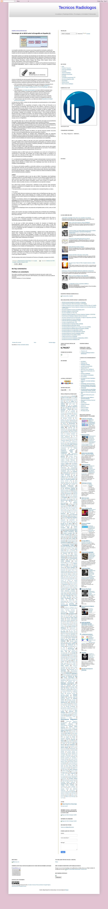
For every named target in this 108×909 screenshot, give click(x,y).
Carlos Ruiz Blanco (72, 428)
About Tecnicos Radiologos (67, 83)
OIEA (68, 652)
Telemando (65, 779)
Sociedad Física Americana (86, 366)
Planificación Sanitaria (65, 664)
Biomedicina (63, 422)
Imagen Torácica (72, 597)
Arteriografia (63, 413)
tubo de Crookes (72, 787)
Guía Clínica (69, 562)
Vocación (62, 795)
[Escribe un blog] (16, 264)
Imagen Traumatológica (66, 598)
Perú (66, 660)
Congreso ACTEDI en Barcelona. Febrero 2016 (78, 254)
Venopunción (72, 790)
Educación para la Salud (66, 500)
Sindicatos (68, 746)
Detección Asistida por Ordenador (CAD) (69, 487)
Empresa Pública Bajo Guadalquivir (69, 508)
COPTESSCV (66, 472)
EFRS (70, 504)
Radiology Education (64, 701)
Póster (74, 668)
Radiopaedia (73, 701)
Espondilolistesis (64, 521)
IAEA (71, 584)
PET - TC (64, 661)
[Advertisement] (42, 23)
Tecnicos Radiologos (77, 7)
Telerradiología (71, 779)
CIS (74, 436)
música (76, 646)
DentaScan (73, 484)
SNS (67, 748)
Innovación (71, 603)
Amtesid (67, 401)
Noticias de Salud (85, 434)
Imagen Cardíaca (71, 589)
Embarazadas (63, 505)
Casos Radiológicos (65, 431)
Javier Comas (73, 616)
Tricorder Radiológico (72, 786)
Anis (69, 405)
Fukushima (73, 550)
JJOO (62, 617)
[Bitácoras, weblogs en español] (15, 861)
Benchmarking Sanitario (71, 419)
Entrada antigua (52, 342)
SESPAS (75, 742)
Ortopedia (62, 656)
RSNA (62, 731)
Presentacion (63, 669)
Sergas (67, 740)
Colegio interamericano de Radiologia (69, 336)
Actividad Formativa (65, 397)
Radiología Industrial (65, 694)
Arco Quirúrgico (72, 410)
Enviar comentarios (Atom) (23, 344)
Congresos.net (84, 351)
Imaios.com (71, 601)
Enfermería (63, 513)
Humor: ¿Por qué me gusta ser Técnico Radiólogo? (79, 222)
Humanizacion (65, 584)
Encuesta (67, 510)
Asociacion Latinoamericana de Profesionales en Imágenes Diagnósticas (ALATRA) (79, 317)
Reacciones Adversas (67, 704)
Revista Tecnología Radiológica (66, 729)
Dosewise (75, 492)
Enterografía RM (64, 514)
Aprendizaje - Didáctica (66, 409)
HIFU (62, 566)
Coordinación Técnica (65, 471)
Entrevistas (65, 516)
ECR (71, 497)
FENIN (70, 537)
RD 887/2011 (75, 703)
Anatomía (63, 403)
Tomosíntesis (63, 783)
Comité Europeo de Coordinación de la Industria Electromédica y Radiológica (69, 448)
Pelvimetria (73, 659)
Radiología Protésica (65, 698)
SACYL (74, 731)
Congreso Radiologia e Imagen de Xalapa (68, 462)
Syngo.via (64, 772)
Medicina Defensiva (71, 638)
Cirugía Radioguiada (65, 436)
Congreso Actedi (64, 458)
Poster (69, 668)
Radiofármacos (64, 680)
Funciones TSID (66, 553)
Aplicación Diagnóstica (72, 406)
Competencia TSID (67, 452)
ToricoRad (84, 652)
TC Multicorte (72, 773)
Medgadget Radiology (85, 364)
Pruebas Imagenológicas (69, 677)
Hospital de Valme (64, 571)
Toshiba (70, 783)
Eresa (64, 518)
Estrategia (73, 522)
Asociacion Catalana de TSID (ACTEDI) (70, 311)
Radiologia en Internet (86, 483)
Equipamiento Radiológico (72, 517)
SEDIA (71, 735)
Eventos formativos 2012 (71, 530)
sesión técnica (70, 742)
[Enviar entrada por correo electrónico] (40, 260)
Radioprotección (64, 702)
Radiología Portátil (72, 697)
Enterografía (72, 513)
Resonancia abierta (66, 717)
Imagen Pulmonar (73, 594)
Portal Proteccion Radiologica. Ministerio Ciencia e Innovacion (74, 315)
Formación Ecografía (21, 262)
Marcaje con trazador (65, 634)
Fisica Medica (63, 539)
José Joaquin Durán (68, 622)
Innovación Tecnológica (69, 605)
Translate (88, 33)
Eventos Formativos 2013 (70, 531)
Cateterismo (67, 432)
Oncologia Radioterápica (65, 654)
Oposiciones (64, 655)
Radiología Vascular (71, 699)
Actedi (73, 396)
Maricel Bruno (70, 635)
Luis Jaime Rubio (64, 630)
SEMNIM (62, 739)
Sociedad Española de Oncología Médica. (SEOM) (72, 330)
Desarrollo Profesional (67, 486)
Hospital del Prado (72, 571)
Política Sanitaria (65, 665)
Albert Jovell (73, 400)
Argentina (63, 411)
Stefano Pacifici (65, 770)
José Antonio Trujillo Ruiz (66, 621)
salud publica (68, 734)
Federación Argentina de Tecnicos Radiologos (71, 319)
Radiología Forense (71, 693)
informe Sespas (70, 602)
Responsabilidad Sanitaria (66, 725)
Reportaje (68, 715)
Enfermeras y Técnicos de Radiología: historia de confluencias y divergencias (78, 270)
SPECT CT (75, 768)
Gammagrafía (70, 557)
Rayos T (62, 703)
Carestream (63, 428)
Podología (74, 664)
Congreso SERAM (65, 463)
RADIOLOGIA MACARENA (87, 453)
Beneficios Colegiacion (65, 420)
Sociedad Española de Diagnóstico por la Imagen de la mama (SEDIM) (76, 326)
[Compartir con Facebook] (20, 264)
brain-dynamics (72, 423)
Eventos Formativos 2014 (69, 533)
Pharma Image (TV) (85, 367)
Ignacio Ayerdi (67, 585)
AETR (76, 397)
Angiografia (63, 405)
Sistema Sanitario (64, 747)
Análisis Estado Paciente (71, 402)
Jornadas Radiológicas (71, 620)
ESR (69, 521)
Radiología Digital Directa (71, 688)
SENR (67, 739)
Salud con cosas (85, 497)
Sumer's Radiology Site (87, 508)
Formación (64, 71)
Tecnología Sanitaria (73, 778)
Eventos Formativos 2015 (66, 534)
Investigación (71, 613)
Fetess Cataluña (72, 538)
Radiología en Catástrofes (66, 689)
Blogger (66, 889)
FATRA (62, 537)
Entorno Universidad (73, 514)
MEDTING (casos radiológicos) (87, 369)
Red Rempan (69, 710)
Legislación (63, 626)
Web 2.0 (67, 795)
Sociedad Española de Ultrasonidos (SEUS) (71, 325)
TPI (75, 783)
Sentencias (73, 739)
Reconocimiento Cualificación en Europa (68, 707)
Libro (68, 626)
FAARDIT (70, 535)
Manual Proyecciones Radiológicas (69, 633)
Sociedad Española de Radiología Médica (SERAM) (72, 323)
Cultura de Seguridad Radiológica (68, 479)
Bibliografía (73, 420)
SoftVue (62, 766)
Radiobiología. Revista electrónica (88, 383)
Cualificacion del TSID (50, 260)
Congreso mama (72, 461)
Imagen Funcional (72, 592)
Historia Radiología (71, 567)
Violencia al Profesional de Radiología (68, 792)
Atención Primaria (69, 414)
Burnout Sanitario (72, 424)
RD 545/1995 (68, 703)
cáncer (67, 426)
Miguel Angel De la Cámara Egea (24, 260)
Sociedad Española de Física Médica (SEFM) (71, 334)
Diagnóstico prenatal (64, 489)
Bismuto (64, 423)
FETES (64, 538)
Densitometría (65, 484)
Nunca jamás (84, 499)
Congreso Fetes (64, 461)
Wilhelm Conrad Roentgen (70, 796)
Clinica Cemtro (74, 437)
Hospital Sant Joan (72, 579)
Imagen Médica (64, 593)
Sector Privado (65, 735)
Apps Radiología (66, 407)
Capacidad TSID (71, 427)
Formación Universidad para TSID (68, 546)
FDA (66, 537)
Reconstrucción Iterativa (65, 708)
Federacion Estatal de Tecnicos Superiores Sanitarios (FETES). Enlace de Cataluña (79, 305)
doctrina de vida (69, 492)
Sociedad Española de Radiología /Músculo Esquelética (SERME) (75, 328)
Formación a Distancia (71, 541)
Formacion (63, 541)
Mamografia (63, 631)
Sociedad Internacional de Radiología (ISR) (70, 339)
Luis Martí (73, 630)
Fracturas (62, 548)
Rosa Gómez (73, 730)
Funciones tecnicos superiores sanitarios (69, 551)
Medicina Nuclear (65, 82)
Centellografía (73, 432)
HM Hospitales (70, 568)
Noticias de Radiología (85, 373)
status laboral (65, 769)
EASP (68, 496)
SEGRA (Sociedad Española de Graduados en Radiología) (74, 302)
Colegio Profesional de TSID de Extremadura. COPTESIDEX (74, 303)
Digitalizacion (73, 489)
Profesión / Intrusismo (66, 68)
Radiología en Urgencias (72, 690)
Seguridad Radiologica (65, 738)
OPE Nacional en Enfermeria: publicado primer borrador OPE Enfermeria (92, 555)
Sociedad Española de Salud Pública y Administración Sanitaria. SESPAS (88, 390)
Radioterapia (73, 702)
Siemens (62, 744)
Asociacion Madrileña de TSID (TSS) (69, 312)
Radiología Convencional (67, 74)
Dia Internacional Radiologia (69, 488)
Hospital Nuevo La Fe (65, 575)
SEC (76, 734)
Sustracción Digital (73, 770)
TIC (76, 779)
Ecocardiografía (74, 496)
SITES (72, 747)
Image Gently (70, 588)
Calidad (62, 426)
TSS (66, 787)
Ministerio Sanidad (71, 643)
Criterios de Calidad (65, 475)
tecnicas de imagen (65, 774)
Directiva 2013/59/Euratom (66, 491)
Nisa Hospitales (72, 650)
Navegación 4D (71, 647)
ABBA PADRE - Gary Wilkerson (88, 625)
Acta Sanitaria (84, 376)
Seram (62, 740)
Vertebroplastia (63, 791)
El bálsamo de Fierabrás (87, 418)
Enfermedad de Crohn (71, 512)
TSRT (62, 787)
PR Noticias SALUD (85, 410)
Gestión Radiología (65, 560)
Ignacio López (74, 585)
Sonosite (66, 766)
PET (70, 660)
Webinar (72, 795)
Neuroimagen (64, 80)
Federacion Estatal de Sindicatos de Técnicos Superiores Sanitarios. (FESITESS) (78, 314)
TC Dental (74, 772)
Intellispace (63, 611)
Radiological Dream (86, 464)
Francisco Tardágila (69, 549)
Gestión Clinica (72, 559)
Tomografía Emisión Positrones (68, 782)
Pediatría (67, 659)
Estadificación (74, 521)
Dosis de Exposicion (66, 493)
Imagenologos (63, 601)
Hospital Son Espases (66, 580)
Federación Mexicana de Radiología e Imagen (71, 320)
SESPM (64, 743)
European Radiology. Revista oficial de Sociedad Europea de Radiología (88, 386)
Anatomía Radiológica (66, 72)
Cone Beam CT (71, 457)
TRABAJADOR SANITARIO (87, 552)
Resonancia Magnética (69, 719)
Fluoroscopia (70, 539)
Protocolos (63, 676)
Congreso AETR (72, 458)
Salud (62, 733)
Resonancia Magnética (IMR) (68, 79)
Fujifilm (67, 550)
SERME (72, 740)
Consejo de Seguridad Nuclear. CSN (69, 322)
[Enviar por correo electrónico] (15, 264)
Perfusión (62, 660)
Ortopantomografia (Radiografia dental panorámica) (79, 238)
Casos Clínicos (72, 430)
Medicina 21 (83, 405)
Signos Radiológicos (71, 744)
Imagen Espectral (64, 592)
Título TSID (73, 781)
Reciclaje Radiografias (70, 706)
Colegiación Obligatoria (65, 440)
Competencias (64, 453)
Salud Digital (67, 733)
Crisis (74, 474)
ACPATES (65, 396)
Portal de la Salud (84, 409)
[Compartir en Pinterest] (21, 264)
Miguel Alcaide (68, 642)
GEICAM (67, 558)
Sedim (74, 735)
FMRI (75, 539)
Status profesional (73, 769)
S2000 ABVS (68, 731)
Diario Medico (83, 402)
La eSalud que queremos (87, 634)
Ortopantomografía (72, 655)
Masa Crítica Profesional (70, 637)
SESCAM (63, 742)
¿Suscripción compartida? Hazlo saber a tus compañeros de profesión (76, 217)
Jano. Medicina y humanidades (87, 375)
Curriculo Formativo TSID (66, 480)
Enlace (56, 861)
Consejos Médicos (86, 540)
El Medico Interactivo (85, 404)
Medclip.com (63, 638)
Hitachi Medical (63, 568)
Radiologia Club (71, 681)
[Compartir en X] (18, 264)
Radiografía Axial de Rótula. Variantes (76, 246)
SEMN (74, 738)
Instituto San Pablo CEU (71, 608)
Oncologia (73, 652)
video (74, 791)
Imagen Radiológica (67, 595)
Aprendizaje (74, 407)
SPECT (69, 768)
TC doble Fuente (64, 773)
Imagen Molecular (72, 593)
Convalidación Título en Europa (68, 470)
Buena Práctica (64, 424)
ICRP (75, 584)
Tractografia (63, 786)
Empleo (70, 505)
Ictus (62, 585)
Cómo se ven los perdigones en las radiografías (78, 275)
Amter (62, 401)
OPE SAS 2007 (74, 654)
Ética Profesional (71, 525)
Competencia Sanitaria (67, 450)
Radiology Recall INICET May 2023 (92, 510)
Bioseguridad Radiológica (72, 422)
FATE (75, 535)
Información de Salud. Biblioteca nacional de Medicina (87, 398)
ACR (69, 396)
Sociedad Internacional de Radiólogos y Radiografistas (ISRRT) (75, 337)
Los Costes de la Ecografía (28, 90)
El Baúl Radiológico (86, 568)
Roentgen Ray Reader (86, 588)
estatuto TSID (66, 522)
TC (68, 772)
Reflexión (70, 712)
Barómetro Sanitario (67, 418)
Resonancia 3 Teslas (70, 716)
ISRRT (69, 615)
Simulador (62, 746)
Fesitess (75, 537)
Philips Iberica (64, 663)
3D (61, 396)
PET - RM (75, 660)
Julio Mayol (74, 624)
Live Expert (68, 629)
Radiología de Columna (65, 684)
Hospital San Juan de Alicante (67, 577)
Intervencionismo (71, 611)
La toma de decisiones (71, 625)
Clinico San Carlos (72, 439)
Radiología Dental (71, 685)
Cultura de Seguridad (71, 478)
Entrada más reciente (16, 342)
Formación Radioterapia (72, 543)
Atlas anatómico (71, 415)
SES (76, 740)
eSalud (68, 518)
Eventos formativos (65, 526)
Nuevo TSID (64, 651)
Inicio (35, 342)
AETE (72, 397)
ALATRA (67, 400)
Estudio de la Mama (66, 523)
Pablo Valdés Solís (69, 656)
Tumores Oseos (65, 788)
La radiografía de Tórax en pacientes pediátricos (79, 283)
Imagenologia (71, 599)
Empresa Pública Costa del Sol (66, 509)
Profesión (68, 672)
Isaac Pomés (63, 615)
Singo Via (74, 746)
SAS (73, 734)
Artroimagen (69, 413)
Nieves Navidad (64, 650)
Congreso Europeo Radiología (68, 460)
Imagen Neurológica (65, 594)
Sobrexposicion (73, 748)
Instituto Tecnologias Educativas (68, 609)
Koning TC (63, 625)
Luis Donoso (73, 629)
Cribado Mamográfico (65, 474)
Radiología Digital (64, 686)
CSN (74, 475)
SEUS (26, 262)
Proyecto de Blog (72, 676)
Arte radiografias (71, 411)
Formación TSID (68, 545)
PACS (75, 656)
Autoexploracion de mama (72, 416)
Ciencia (74, 435)
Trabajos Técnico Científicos (67, 784)
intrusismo (63, 613)
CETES (69, 435)
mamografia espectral (72, 631)
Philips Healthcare (72, 661)
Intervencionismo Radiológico (67, 612)
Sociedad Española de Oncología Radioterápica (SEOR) (73, 331)
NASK (64, 647)
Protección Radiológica (66, 69)
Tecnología (63, 777)
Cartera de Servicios (64, 430)
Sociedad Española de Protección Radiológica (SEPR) (73, 333)
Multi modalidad (70, 646)
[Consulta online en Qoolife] (67, 296)
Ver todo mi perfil (64, 806)
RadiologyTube (84, 363)
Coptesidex (75, 471)
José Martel (68, 624)
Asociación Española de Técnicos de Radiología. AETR (73, 309)
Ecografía (14, 262)
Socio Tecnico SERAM (71, 765)
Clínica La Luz (64, 439)
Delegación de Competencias (71, 483)
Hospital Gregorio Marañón (66, 572)
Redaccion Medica (85, 407)
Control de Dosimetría (70, 469)
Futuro (68, 555)
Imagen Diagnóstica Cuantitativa (68, 590)
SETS (69, 743)
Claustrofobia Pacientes (65, 437)
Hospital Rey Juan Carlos (70, 576)
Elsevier (74, 504)
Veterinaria (69, 791)
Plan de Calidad (72, 663)
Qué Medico (83, 361)
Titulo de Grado (65, 781)
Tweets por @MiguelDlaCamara (67, 827)
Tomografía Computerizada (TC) (68, 77)
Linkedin (62, 629)
